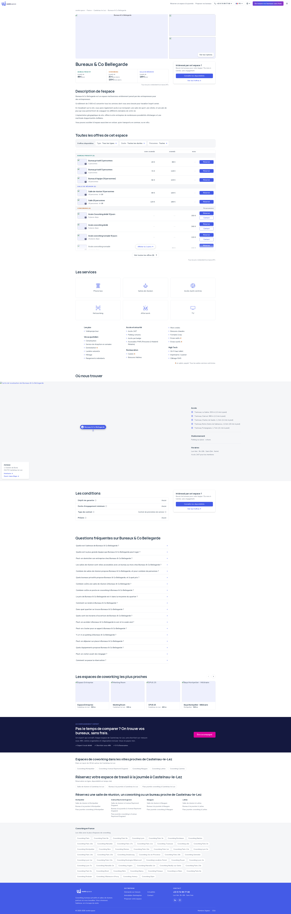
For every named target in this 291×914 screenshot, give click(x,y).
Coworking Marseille (105, 844)
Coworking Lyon (138, 838)
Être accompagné (204, 734)
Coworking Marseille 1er (146, 865)
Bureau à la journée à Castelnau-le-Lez (123, 786)
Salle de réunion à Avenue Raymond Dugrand (125, 804)
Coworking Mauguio (140, 768)
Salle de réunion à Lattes (192, 803)
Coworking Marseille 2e (105, 865)
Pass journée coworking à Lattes (195, 809)
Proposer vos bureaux (203, 4)
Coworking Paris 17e (125, 844)
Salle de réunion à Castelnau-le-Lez (90, 786)
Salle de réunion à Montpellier (86, 803)
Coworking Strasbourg (125, 854)
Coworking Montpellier (85, 768)
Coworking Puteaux (155, 871)
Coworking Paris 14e (85, 854)
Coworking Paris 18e (172, 854)
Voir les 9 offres (194, 81)
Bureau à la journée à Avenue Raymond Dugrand (126, 809)
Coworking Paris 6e (194, 871)
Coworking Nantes (195, 838)
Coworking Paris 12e (181, 849)
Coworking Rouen (178, 860)
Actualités (151, 892)
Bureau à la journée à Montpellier (87, 806)
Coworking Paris (83, 838)
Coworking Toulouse (165, 844)
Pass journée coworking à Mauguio (160, 809)
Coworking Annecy (130, 876)
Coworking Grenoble (192, 854)
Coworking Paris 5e (84, 871)
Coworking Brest (102, 871)
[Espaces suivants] (213, 676)
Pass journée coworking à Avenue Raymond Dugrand (124, 815)
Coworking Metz (119, 871)
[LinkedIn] (175, 900)
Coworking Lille (183, 844)
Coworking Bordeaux (176, 838)
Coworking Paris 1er (161, 849)
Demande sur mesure (132, 892)
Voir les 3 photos (205, 55)
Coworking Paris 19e (193, 865)
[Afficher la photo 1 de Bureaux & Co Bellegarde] (121, 36)
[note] (95, 500)
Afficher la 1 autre (145, 247)
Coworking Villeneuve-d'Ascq (107, 876)
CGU (214, 911)
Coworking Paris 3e (201, 844)
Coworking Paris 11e (145, 844)
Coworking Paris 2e (156, 838)
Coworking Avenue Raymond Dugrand (113, 768)
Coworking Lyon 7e (84, 865)
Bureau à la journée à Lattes (193, 806)
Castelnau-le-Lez (100, 10)
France (89, 10)
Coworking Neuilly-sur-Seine (170, 865)
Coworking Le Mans (174, 871)
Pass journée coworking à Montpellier (89, 809)
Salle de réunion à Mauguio (157, 803)
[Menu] (287, 3)
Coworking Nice (105, 849)
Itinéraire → (8, 473)
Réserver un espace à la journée (181, 4)
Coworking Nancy (136, 871)
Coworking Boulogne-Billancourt (129, 860)
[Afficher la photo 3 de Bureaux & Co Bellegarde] (192, 48)
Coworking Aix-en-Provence (149, 854)
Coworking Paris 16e (141, 849)
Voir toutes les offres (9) (145, 255)
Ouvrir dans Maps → (11, 476)
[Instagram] (180, 900)
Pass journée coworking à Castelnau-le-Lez (159, 786)
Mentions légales (204, 911)
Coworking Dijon (148, 876)
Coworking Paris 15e (105, 854)
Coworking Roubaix (84, 876)
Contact (206, 218)
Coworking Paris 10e (85, 844)
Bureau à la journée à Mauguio (158, 806)
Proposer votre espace (133, 899)
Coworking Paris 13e (104, 860)
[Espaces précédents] (208, 676)
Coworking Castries (177, 768)
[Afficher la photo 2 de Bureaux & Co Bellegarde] (192, 25)
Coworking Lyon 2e (196, 860)
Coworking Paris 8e (101, 838)
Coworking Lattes (159, 768)
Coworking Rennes (122, 849)
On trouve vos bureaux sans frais (268, 3)
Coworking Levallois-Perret (156, 860)
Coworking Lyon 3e (201, 849)
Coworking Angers (125, 865)
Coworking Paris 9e (120, 838)
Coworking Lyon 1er (84, 860)
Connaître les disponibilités (194, 76)
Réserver (206, 162)
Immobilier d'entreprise (133, 895)
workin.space (80, 10)
